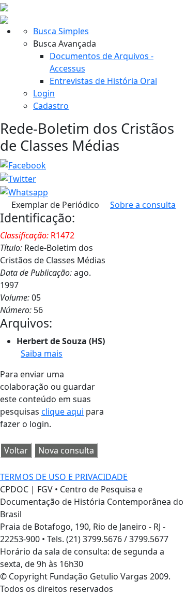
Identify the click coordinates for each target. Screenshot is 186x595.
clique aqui (62, 411)
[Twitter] (18, 177)
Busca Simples (61, 31)
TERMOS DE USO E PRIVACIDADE (64, 477)
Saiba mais (42, 353)
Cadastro (51, 105)
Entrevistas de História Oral (103, 81)
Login (44, 93)
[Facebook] (23, 165)
